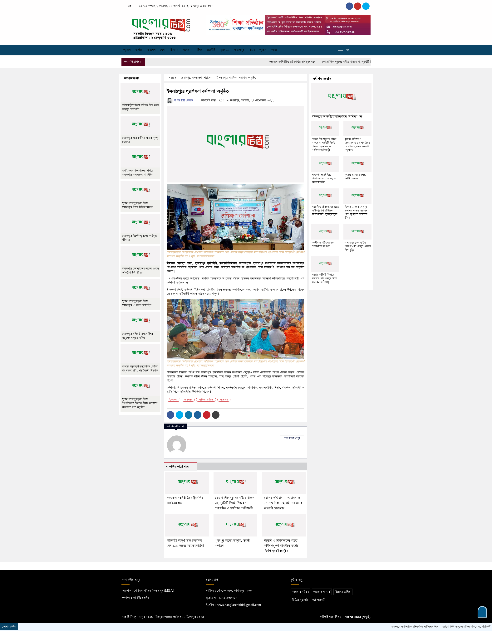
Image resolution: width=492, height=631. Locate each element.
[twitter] (357, 6)
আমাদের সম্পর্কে (321, 592)
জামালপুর (239, 50)
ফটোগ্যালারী (318, 600)
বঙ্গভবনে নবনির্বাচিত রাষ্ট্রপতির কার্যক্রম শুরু (266, 62)
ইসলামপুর (173, 399)
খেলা (162, 50)
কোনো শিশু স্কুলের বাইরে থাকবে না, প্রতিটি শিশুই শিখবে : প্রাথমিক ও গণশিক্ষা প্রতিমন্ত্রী (345, 62)
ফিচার (252, 50)
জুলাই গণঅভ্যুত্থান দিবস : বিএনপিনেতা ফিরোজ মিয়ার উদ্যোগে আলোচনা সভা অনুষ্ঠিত (139, 403)
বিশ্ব (199, 50)
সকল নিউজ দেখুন (292, 437)
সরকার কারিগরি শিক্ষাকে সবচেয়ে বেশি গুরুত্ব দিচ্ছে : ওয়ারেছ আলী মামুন (325, 278)
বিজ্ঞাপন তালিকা (343, 592)
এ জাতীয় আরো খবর (177, 466)
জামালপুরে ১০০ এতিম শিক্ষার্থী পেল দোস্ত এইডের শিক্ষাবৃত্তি (358, 246)
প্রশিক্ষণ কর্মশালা (206, 399)
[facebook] (349, 6)
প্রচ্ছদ (127, 50)
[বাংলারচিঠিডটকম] (161, 27)
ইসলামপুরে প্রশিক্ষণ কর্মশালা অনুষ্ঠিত (236, 78)
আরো (274, 50)
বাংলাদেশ (187, 50)
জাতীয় (138, 50)
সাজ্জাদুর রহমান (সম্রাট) (358, 617)
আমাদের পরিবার (300, 592)
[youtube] (366, 6)
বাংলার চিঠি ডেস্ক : (183, 100)
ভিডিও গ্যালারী (300, 600)
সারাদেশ (151, 50)
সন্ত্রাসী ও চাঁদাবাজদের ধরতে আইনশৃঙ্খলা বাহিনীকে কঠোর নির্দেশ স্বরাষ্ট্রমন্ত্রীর (281, 545)
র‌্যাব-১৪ (224, 50)
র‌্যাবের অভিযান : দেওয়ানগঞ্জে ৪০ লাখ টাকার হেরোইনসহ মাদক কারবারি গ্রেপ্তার (283, 503)
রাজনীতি (211, 50)
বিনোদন (174, 50)
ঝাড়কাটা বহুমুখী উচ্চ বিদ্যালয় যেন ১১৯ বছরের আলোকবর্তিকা (324, 178)
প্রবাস (262, 50)
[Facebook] (170, 415)
